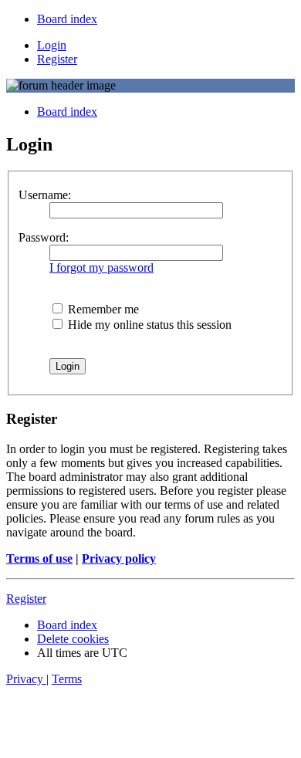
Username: (45, 194)
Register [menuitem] (57, 59)
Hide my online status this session (148, 324)
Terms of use (39, 558)
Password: (44, 237)
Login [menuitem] (51, 45)
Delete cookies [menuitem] (73, 638)
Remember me (102, 309)
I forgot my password (101, 267)
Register (26, 598)
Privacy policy (119, 558)
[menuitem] (67, 18)
